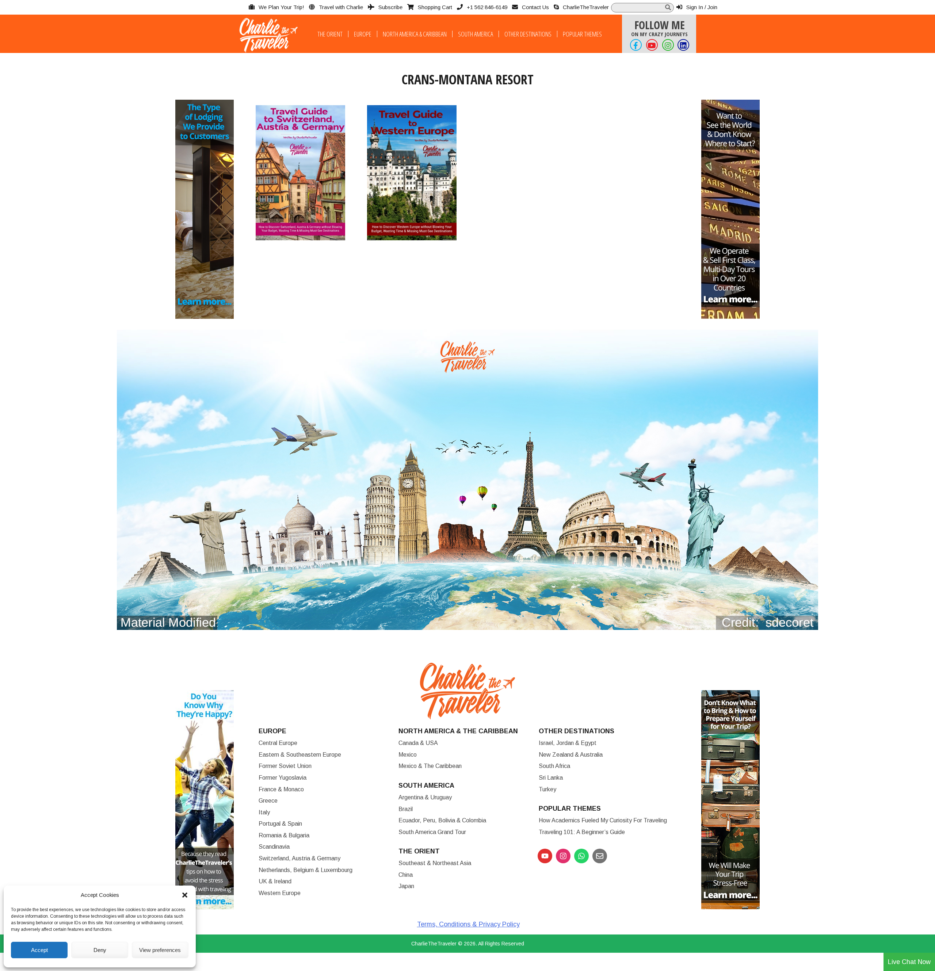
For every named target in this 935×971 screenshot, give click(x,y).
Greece (268, 801)
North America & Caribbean (415, 34)
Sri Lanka (551, 778)
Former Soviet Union (285, 766)
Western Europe (280, 893)
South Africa (554, 766)
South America (475, 34)
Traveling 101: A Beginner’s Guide (582, 832)
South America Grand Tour (432, 832)
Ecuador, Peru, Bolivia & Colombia (442, 820)
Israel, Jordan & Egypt (567, 743)
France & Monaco (281, 789)
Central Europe (278, 743)
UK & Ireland (275, 881)
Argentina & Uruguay (425, 797)
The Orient (330, 34)
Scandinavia (274, 847)
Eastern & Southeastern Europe (300, 755)
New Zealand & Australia (571, 755)
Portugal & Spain (280, 824)
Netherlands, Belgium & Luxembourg (305, 870)
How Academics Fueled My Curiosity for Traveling (603, 820)
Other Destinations (528, 34)
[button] (184, 895)
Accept (39, 950)
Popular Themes (582, 34)
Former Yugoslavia (282, 778)
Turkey (547, 789)
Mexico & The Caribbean (430, 766)
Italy (264, 812)
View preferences (160, 950)
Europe (362, 34)
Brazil (405, 809)
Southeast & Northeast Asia (434, 863)
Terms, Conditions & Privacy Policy (468, 924)
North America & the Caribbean (458, 731)
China (405, 875)
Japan (406, 886)
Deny (100, 950)
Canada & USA (418, 743)
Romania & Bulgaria (284, 835)
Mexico (407, 755)
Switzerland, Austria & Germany (299, 858)
